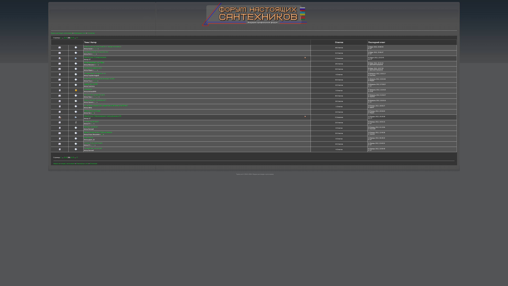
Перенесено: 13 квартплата (95, 57)
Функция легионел (91, 127)
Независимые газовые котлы (95, 73)
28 (64, 38)
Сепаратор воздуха (91, 121)
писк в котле (88, 137)
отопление (88, 89)
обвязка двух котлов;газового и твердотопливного (102, 47)
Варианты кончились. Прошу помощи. (98, 132)
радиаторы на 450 (91, 84)
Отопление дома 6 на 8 (92, 68)
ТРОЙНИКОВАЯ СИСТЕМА (94, 63)
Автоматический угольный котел (96, 52)
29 (66, 38)
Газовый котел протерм (93, 148)
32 (73, 38)
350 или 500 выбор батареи (94, 95)
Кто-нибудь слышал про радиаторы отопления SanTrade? (106, 105)
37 (77, 38)
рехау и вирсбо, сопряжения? (95, 100)
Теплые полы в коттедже (93, 143)
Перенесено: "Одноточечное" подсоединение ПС (102, 116)
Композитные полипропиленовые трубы (99, 79)
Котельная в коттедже (92, 111)
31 (71, 38)
